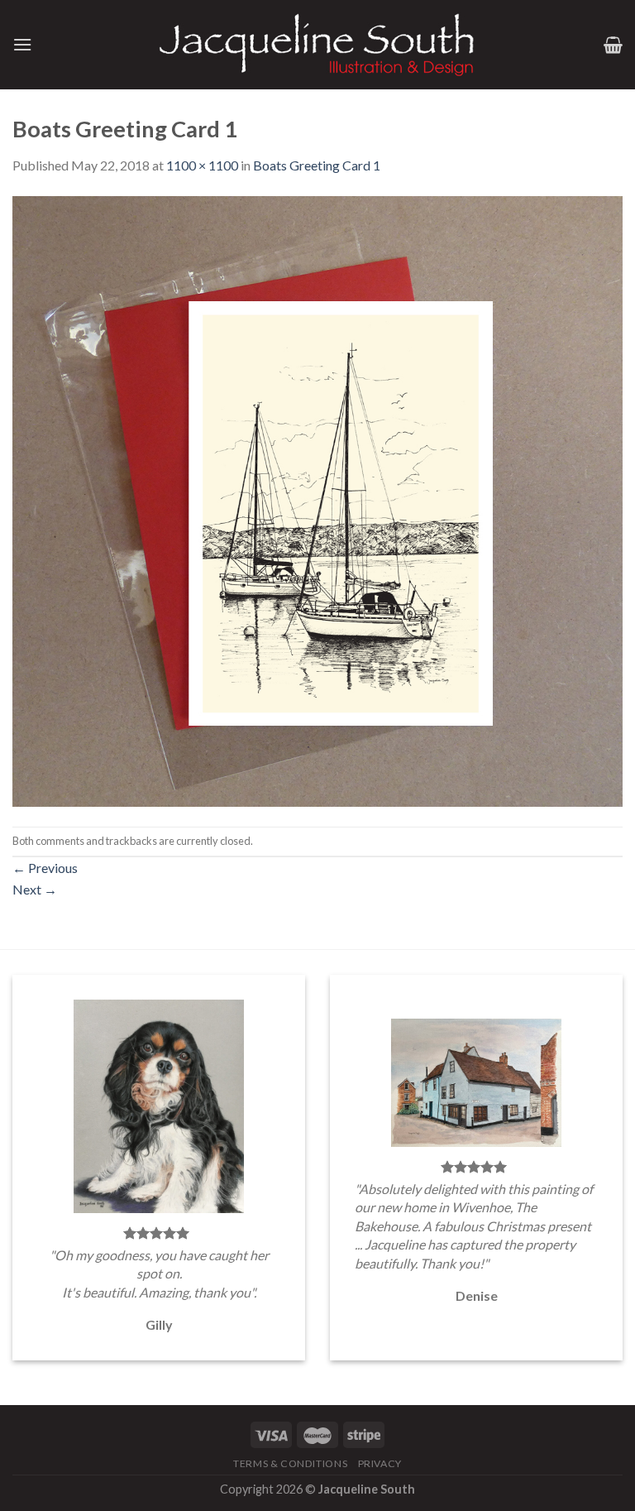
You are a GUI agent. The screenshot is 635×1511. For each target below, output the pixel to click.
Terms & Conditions (290, 1463)
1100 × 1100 (202, 165)
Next (34, 889)
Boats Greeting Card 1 (316, 165)
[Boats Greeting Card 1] (317, 499)
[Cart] (613, 44)
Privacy (380, 1463)
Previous (45, 867)
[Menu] (22, 44)
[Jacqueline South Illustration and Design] (317, 44)
